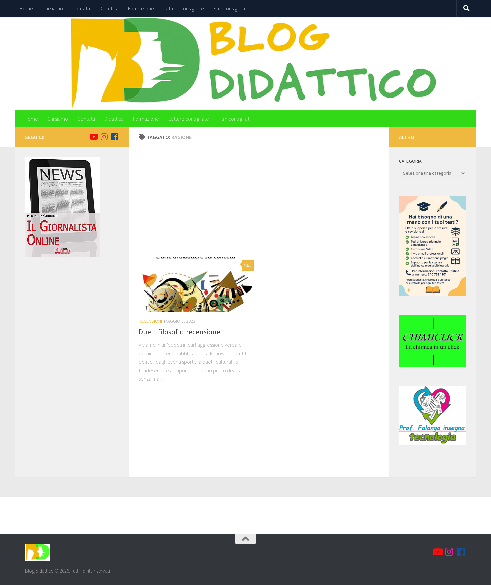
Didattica (109, 8)
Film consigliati (229, 8)
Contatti (81, 8)
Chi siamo (52, 8)
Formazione (141, 8)
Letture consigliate (183, 8)
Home (26, 8)
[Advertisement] (264, 207)
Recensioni (150, 321)
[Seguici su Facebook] (115, 137)
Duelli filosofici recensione (179, 331)
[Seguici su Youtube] (93, 137)
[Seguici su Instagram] (104, 137)
